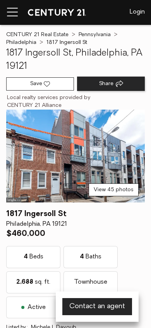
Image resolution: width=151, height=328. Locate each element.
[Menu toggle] (12, 12)
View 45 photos (114, 190)
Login (137, 12)
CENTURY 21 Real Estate (37, 35)
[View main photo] (75, 156)
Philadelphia (21, 42)
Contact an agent (97, 306)
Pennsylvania (95, 35)
